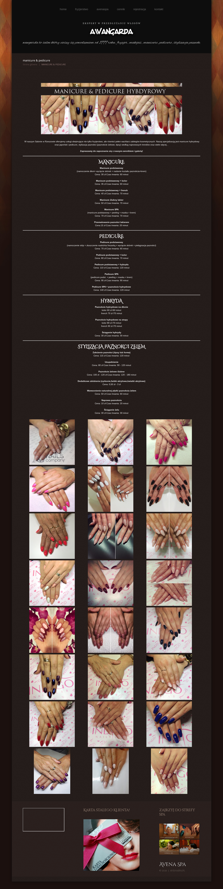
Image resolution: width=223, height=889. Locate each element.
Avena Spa (172, 864)
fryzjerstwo (81, 9)
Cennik (121, 9)
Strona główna (30, 64)
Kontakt (158, 9)
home (63, 9)
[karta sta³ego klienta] (111, 845)
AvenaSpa (102, 9)
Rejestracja (139, 9)
